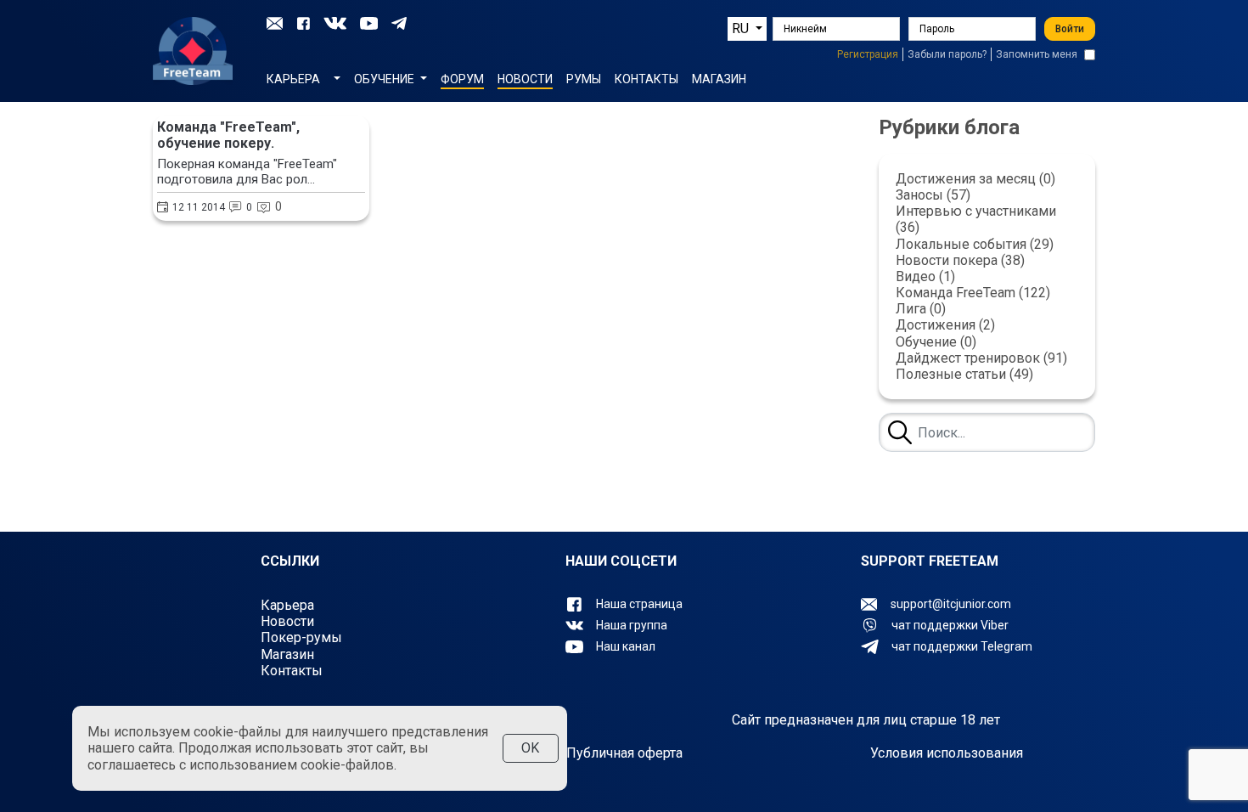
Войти (1069, 29)
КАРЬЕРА (293, 78)
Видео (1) (925, 276)
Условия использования (946, 753)
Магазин (719, 78)
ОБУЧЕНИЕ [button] (385, 78)
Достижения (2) (945, 325)
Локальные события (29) (975, 244)
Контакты (292, 671)
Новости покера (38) (960, 260)
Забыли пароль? (947, 54)
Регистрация (867, 54)
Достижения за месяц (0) (975, 179)
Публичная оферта (624, 753)
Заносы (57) (933, 195)
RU (742, 28)
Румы (583, 78)
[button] (337, 75)
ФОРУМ (462, 78)
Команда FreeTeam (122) (973, 293)
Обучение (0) (936, 342)
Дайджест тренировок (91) (981, 358)
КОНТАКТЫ (646, 78)
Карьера (287, 605)
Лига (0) (921, 309)
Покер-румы (301, 637)
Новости (525, 78)
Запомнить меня (1036, 54)
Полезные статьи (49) (964, 374)
